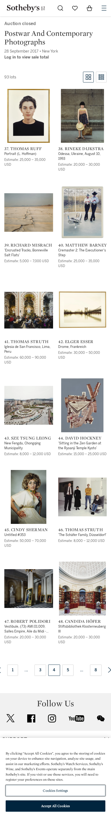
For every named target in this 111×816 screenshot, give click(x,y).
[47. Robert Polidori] (28, 589)
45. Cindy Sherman (26, 530)
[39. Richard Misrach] (28, 212)
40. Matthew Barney (82, 245)
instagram (52, 718)
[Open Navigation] (104, 8)
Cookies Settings (55, 790)
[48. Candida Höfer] (82, 589)
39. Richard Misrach (28, 245)
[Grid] (88, 77)
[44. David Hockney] (82, 405)
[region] (55, 777)
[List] (101, 77)
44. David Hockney (79, 438)
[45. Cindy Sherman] (28, 497)
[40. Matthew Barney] (82, 212)
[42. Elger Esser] (82, 309)
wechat (101, 718)
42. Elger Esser (75, 341)
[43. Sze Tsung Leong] (28, 405)
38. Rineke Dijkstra (81, 148)
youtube (76, 718)
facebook (31, 718)
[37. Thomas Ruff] (28, 116)
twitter (10, 718)
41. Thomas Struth (26, 341)
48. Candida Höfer (79, 621)
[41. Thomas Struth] (28, 310)
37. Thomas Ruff (22, 148)
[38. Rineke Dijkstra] (82, 116)
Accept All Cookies (55, 806)
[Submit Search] (60, 8)
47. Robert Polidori (27, 621)
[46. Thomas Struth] (82, 497)
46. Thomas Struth (80, 530)
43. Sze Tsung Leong (27, 438)
